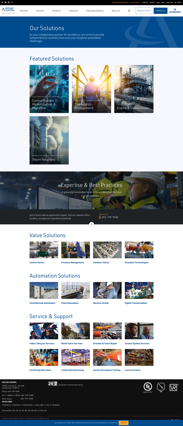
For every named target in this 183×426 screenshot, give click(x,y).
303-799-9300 (109, 217)
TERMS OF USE (31, 418)
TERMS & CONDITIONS (10, 418)
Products (6, 405)
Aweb (47, 418)
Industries (28, 405)
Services (17, 405)
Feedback (56, 405)
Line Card (39, 405)
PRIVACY (22, 418)
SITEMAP (41, 418)
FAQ (47, 405)
